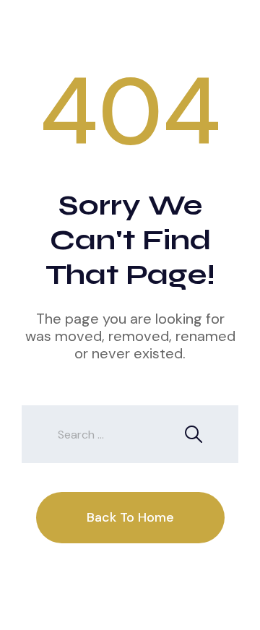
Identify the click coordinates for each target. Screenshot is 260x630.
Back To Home (130, 517)
